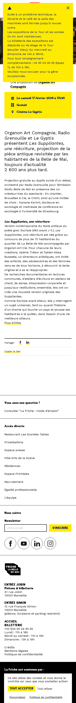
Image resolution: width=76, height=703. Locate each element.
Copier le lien (12, 351)
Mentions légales (16, 651)
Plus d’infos (12, 323)
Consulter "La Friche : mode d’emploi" (31, 411)
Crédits (9, 647)
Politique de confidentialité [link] (45, 697)
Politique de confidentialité (23, 654)
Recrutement (13, 482)
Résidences (12, 466)
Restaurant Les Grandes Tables (26, 434)
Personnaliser (17, 697)
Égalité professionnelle (20, 489)
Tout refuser (44, 688)
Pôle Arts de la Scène (19, 458)
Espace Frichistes (16, 474)
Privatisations (13, 442)
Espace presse (14, 450)
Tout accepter (21, 688)
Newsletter (12, 521)
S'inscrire (60, 528)
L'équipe (10, 497)
